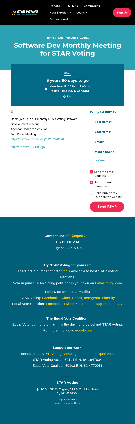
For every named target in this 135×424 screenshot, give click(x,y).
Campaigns (92, 6)
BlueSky (108, 298)
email (74, 399)
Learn (80, 12)
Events (84, 37)
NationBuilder (74, 403)
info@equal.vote (78, 236)
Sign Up (122, 12)
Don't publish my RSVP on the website (108, 195)
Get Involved (59, 19)
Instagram (92, 298)
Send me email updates (104, 173)
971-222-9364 (69, 393)
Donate (55, 6)
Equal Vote (105, 354)
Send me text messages (103, 184)
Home (50, 37)
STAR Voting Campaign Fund (65, 354)
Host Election (59, 12)
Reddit (77, 298)
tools (66, 271)
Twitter (65, 298)
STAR (72, 6)
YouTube (83, 304)
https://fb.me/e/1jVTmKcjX (28, 147)
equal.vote (83, 330)
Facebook (50, 298)
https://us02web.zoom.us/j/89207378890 (37, 139)
